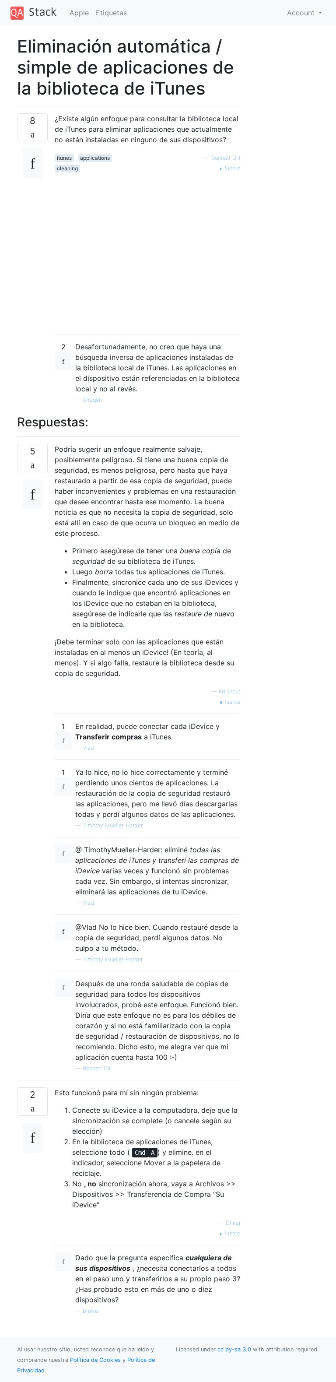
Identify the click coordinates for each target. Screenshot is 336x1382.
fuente (231, 168)
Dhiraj (233, 1223)
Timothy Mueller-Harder (113, 825)
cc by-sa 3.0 (234, 1349)
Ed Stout (229, 691)
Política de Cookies (96, 1360)
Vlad (88, 748)
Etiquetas (111, 12)
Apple (79, 12)
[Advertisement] (147, 250)
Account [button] (302, 12)
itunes (64, 158)
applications (95, 158)
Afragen (92, 400)
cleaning (67, 168)
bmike (90, 1311)
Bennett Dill (225, 158)
